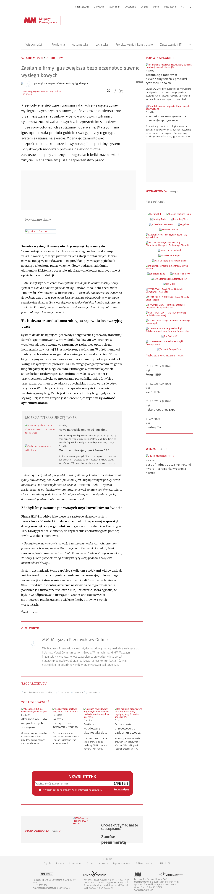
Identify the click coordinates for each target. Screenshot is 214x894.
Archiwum (103, 863)
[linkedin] (121, 91)
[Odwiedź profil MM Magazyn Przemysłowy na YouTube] (110, 858)
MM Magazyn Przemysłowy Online (42, 91)
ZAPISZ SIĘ (121, 783)
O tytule (47, 863)
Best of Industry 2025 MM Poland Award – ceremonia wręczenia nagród (168, 469)
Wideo (156, 6)
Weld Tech (153, 392)
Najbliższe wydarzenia (165, 355)
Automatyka (80, 44)
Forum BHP (153, 374)
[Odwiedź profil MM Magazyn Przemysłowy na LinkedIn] (107, 858)
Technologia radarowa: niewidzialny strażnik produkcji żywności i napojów (166, 79)
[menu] (107, 7)
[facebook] (115, 91)
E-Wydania (99, 6)
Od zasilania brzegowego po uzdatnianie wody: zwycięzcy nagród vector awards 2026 (128, 732)
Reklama (60, 863)
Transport (57, 715)
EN (161, 863)
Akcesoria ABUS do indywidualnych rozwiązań (34, 723)
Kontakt (90, 863)
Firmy (117, 720)
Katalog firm (114, 6)
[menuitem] (82, 7)
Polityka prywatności (145, 863)
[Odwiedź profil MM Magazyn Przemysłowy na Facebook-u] (103, 858)
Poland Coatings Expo (160, 409)
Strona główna (82, 6)
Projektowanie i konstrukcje (134, 44)
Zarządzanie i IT (170, 44)
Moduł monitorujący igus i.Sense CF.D (84, 450)
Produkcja (58, 44)
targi (148, 370)
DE (169, 863)
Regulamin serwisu (121, 863)
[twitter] (108, 91)
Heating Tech (155, 427)
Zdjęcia (144, 6)
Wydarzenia (130, 6)
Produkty (54, 58)
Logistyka (102, 44)
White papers (170, 6)
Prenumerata (75, 863)
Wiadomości (34, 44)
